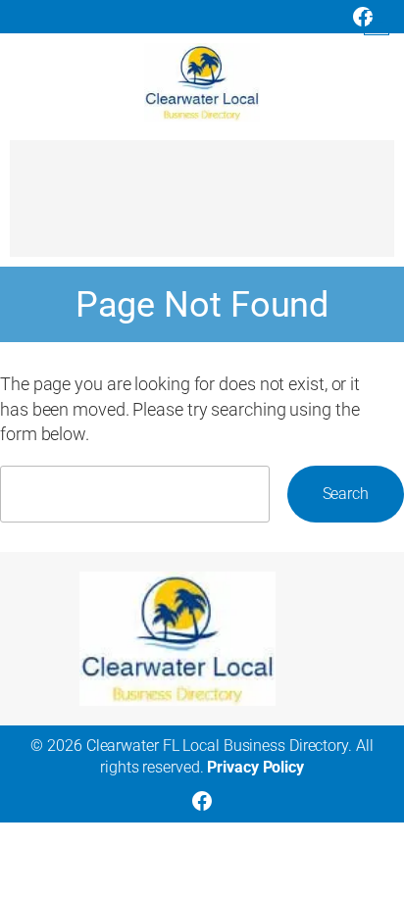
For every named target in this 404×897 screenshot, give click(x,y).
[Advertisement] (202, 208)
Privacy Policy (255, 767)
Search (346, 493)
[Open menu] (376, 22)
